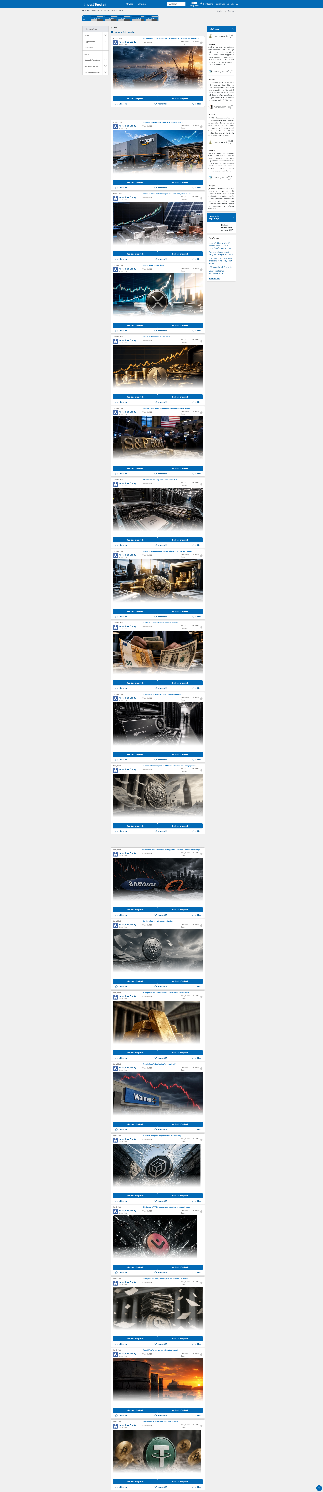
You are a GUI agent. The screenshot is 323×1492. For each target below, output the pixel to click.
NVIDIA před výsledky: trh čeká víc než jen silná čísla (162, 694)
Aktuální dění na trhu (123, 32)
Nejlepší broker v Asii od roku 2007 (227, 227)
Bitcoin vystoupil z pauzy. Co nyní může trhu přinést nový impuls (167, 551)
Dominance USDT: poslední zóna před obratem (160, 1422)
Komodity (88, 48)
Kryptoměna (90, 41)
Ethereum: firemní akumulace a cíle (156, 337)
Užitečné (142, 4)
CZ (237, 4)
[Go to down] (319, 1488)
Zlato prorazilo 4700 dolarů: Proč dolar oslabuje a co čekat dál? (166, 993)
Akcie (87, 54)
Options (220, 11)
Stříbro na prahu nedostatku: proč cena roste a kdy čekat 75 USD (167, 194)
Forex (87, 35)
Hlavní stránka (93, 10)
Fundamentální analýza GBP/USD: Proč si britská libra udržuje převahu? (170, 766)
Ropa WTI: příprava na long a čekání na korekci (160, 1350)
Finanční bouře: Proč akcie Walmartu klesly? (159, 1064)
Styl (232, 4)
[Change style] (228, 4)
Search (231, 11)
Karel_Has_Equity (127, 42)
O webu (129, 4)
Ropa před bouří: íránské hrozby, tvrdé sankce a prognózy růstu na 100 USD (171, 38)
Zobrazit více (214, 278)
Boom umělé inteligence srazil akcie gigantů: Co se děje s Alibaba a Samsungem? (172, 850)
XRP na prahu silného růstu (153, 265)
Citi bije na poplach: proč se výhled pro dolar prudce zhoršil (165, 1279)
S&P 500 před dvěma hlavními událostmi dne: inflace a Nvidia (166, 408)
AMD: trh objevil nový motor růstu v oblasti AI (160, 480)
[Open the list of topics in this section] (105, 35)
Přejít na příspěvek (135, 98)
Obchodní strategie (92, 60)
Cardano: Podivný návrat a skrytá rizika (157, 921)
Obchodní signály (92, 66)
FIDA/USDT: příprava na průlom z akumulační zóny (162, 1136)
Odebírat (184, 44)
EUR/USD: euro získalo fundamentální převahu (160, 623)
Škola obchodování (92, 72)
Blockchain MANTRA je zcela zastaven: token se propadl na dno (166, 1207)
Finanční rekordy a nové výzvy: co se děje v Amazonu (163, 122)
